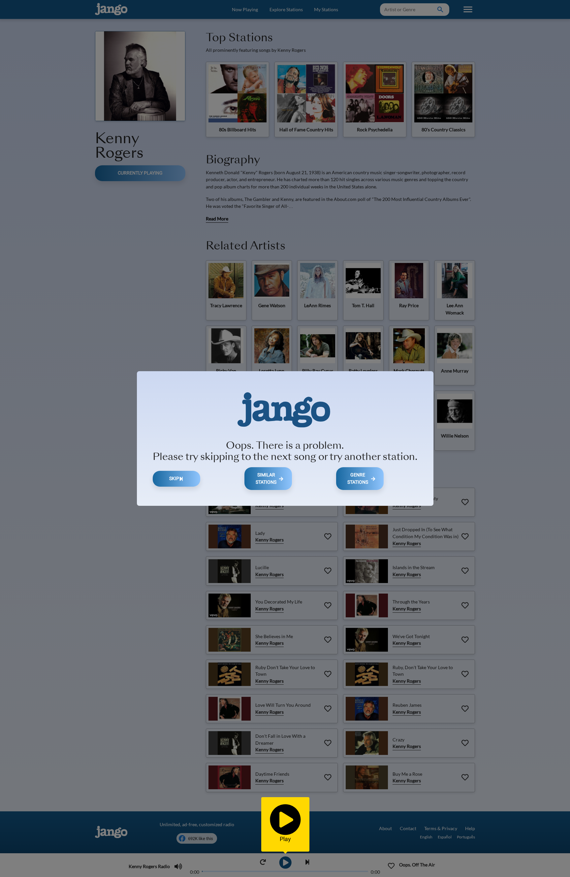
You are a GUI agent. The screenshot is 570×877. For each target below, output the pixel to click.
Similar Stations (266, 478)
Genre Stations (357, 478)
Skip (174, 478)
